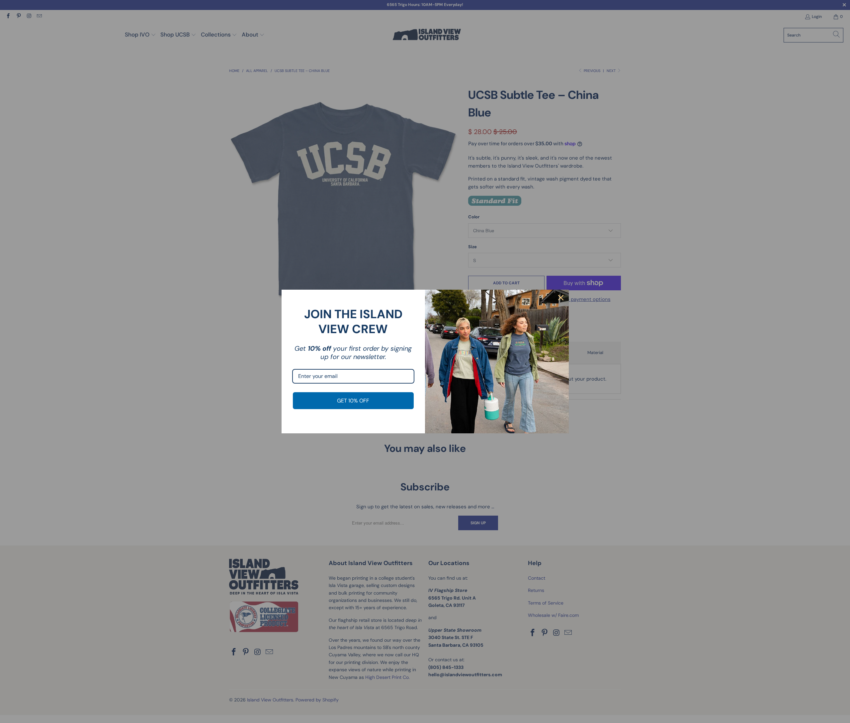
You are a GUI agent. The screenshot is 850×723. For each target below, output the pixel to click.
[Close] (561, 298)
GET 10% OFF (353, 400)
